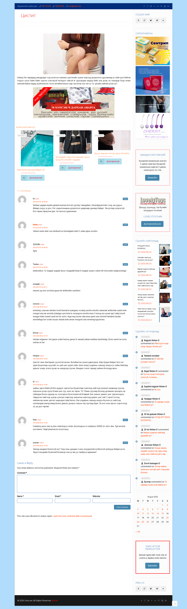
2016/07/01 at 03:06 (40, 267)
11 (143, 513)
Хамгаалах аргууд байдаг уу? (31, 169)
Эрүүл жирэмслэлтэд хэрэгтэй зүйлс (112, 153)
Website (96, 496)
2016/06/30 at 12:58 (40, 446)
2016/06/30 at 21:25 (40, 336)
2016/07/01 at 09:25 (40, 228)
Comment (22, 473)
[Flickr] (158, 6)
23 (167, 518)
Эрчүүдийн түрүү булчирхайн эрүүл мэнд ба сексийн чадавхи (73, 158)
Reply (125, 199)
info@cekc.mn (75, 6)
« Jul (138, 531)
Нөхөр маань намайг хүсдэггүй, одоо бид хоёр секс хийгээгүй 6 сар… (154, 451)
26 (148, 522)
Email (58, 496)
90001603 (59, 6)
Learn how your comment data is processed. (72, 516)
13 (153, 513)
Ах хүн (157, 389)
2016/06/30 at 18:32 (40, 359)
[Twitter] (151, 6)
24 (138, 522)
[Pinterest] (161, 6)
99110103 (46, 6)
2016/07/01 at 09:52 (40, 202)
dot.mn (55, 600)
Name (20, 496)
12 (148, 513)
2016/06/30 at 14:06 (40, 385)
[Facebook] (144, 6)
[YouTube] (154, 6)
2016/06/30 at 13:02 (40, 423)
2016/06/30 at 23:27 (40, 307)
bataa (35, 224)
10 (138, 513)
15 (162, 513)
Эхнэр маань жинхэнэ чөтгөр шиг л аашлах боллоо (155, 469)
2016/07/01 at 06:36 (40, 247)
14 (157, 513)
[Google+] (147, 6)
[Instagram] (164, 6)
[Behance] (168, 6)
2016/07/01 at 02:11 (40, 287)
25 (143, 522)
